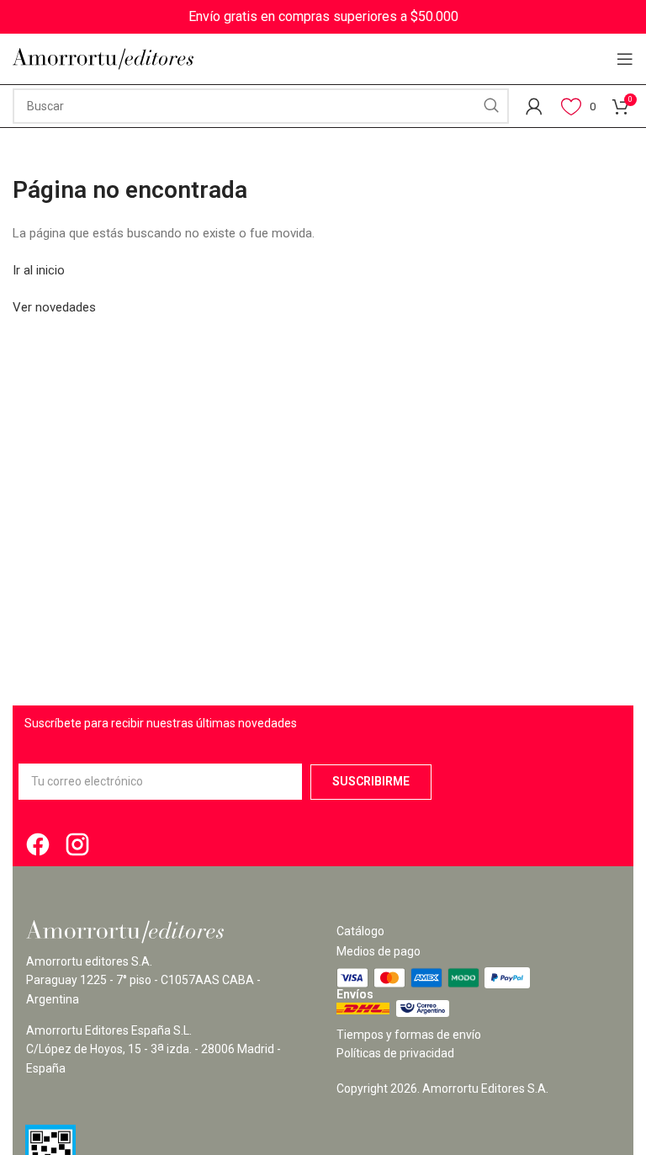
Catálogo (360, 931)
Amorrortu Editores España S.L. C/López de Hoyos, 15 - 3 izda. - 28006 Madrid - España (153, 1049)
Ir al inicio (39, 270)
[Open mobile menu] (625, 59)
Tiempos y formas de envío (408, 1034)
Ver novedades (54, 307)
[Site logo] (103, 58)
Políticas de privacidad (395, 1053)
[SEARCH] (491, 106)
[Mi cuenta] (534, 106)
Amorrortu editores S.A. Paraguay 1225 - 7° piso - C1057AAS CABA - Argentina (143, 980)
